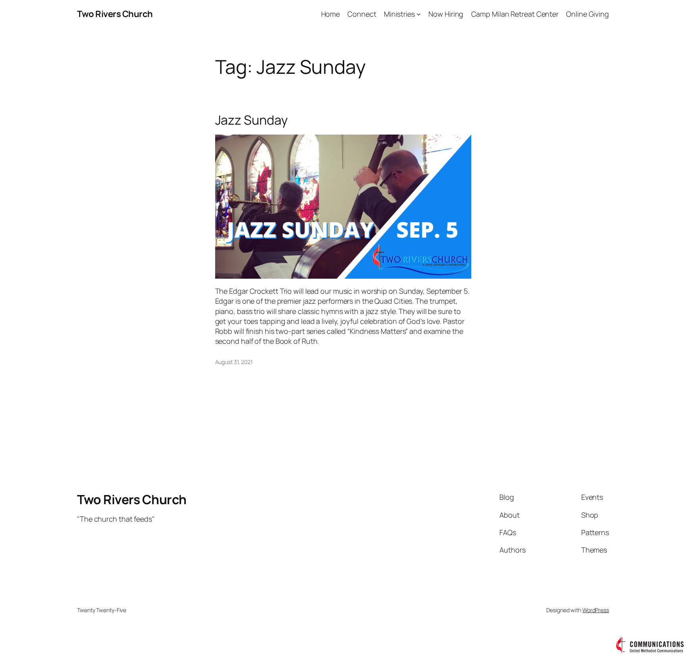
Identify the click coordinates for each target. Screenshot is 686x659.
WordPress (595, 610)
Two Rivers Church (115, 14)
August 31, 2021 (234, 362)
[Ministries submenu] (418, 14)
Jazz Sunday (251, 120)
